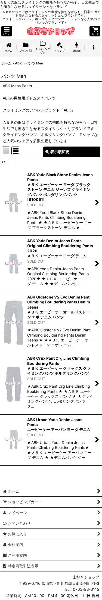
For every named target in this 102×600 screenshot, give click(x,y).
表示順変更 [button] (59, 151)
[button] (6, 31)
